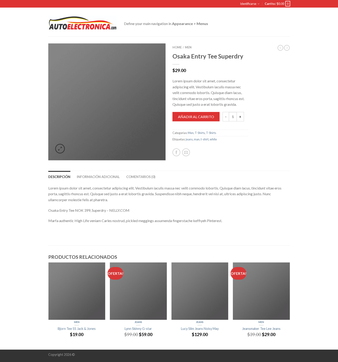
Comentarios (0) (140, 177)
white (213, 139)
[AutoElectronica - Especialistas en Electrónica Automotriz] (82, 22)
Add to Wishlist (154, 54)
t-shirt (205, 139)
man (197, 139)
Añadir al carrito (196, 116)
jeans (189, 139)
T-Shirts (200, 133)
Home (177, 47)
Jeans (138, 321)
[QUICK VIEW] (76, 291)
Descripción (59, 177)
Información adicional (98, 177)
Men (188, 47)
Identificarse (248, 4)
